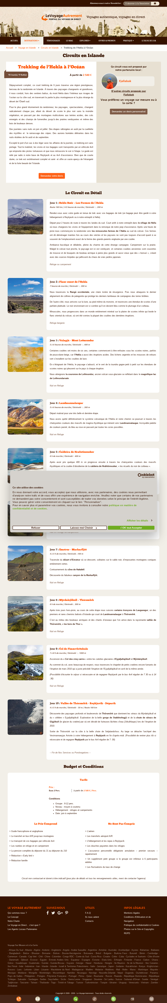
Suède (145, 979)
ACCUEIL (14, 41)
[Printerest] (67, 914)
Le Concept (13, 917)
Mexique (12, 973)
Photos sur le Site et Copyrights (139, 929)
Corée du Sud (82, 956)
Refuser (35, 527)
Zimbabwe (12, 986)
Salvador (22, 979)
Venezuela (134, 983)
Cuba (121, 956)
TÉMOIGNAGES (53, 41)
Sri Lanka (108, 979)
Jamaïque (101, 966)
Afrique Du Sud (16, 950)
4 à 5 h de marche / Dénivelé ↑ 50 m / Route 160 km (73, 707)
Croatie (106, 956)
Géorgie (79, 963)
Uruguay (123, 983)
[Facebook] (48, 914)
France (137, 960)
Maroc (133, 969)
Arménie (102, 950)
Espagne (86, 960)
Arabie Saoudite (78, 950)
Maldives (109, 969)
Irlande (45, 966)
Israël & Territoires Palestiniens (73, 966)
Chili (41, 956)
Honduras (98, 963)
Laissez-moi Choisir (81, 527)
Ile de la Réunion (135, 963)
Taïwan (34, 983)
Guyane (70, 963)
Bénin (142, 953)
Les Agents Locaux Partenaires (22, 929)
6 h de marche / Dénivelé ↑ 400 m (65, 456)
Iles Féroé (12, 966)
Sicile (63, 979)
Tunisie (79, 983)
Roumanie (98, 976)
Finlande (128, 960)
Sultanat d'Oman (132, 979)
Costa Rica (96, 956)
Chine (47, 956)
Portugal (72, 976)
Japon (111, 966)
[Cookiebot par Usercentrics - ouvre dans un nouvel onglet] (140, 475)
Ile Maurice (119, 963)
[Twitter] (53, 914)
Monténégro (45, 973)
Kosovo (11, 969)
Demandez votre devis (52, 176)
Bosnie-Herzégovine (71, 953)
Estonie (95, 960)
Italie (92, 966)
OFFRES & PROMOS (107, 41)
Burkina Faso (120, 953)
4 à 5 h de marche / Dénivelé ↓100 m (66, 554)
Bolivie (56, 953)
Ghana (155, 960)
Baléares (155, 950)
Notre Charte (14, 921)
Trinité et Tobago (66, 983)
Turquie (103, 983)
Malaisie (99, 969)
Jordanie (120, 966)
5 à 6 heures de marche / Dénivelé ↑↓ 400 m (70, 345)
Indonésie (29, 966)
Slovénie (98, 979)
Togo (53, 983)
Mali (118, 969)
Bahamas (144, 950)
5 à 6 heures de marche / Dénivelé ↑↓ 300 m (70, 407)
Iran (38, 966)
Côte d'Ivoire (153, 956)
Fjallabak (125, 81)
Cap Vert (32, 956)
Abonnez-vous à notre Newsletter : (106, 3)
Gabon (146, 960)
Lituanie (45, 969)
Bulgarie (107, 953)
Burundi (133, 953)
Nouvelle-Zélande (107, 973)
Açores (134, 950)
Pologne (41, 976)
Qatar (89, 976)
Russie (109, 976)
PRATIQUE (128, 41)
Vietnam (145, 983)
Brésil (98, 953)
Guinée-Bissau (57, 963)
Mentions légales (132, 913)
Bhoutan (35, 953)
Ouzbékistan (142, 973)
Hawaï (88, 963)
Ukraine (113, 983)
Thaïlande (44, 983)
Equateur (75, 960)
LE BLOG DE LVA (149, 41)
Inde (21, 966)
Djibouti (24, 960)
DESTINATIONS (31, 41)
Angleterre (56, 950)
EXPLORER (84, 41)
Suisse (118, 979)
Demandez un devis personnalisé (128, 111)
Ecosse (34, 960)
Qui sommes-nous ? (17, 913)
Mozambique (59, 973)
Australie (112, 950)
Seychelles (53, 979)
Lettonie (28, 969)
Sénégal (154, 979)
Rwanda (118, 976)
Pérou (81, 976)
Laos (19, 969)
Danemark (14, 960)
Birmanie (46, 953)
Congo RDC (68, 956)
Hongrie (108, 963)
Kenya (142, 966)
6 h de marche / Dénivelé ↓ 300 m (65, 604)
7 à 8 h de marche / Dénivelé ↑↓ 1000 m (68, 653)
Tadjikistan (13, 983)
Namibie (71, 973)
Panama (154, 973)
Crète (114, 956)
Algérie (37, 950)
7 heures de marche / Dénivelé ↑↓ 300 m (68, 286)
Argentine (92, 950)
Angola (66, 950)
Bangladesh (14, 953)
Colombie (56, 956)
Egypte (43, 960)
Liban (36, 969)
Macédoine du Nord (60, 969)
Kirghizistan (152, 966)
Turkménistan (91, 983)
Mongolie (33, 973)
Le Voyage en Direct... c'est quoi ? (24, 925)
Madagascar (78, 969)
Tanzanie (24, 983)
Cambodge (153, 953)
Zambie (154, 983)
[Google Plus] (61, 914)
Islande (53, 966)
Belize (26, 953)
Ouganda (129, 973)
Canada (22, 956)
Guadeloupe (21, 963)
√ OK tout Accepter (131, 527)
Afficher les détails (137, 520)
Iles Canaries (151, 963)
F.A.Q (88, 913)
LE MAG (69, 41)
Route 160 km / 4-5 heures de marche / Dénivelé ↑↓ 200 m (76, 207)
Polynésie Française (56, 976)
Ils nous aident (92, 917)
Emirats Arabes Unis (59, 960)
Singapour (87, 979)
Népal (120, 973)
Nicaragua (82, 973)
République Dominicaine (135, 976)
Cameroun (12, 956)
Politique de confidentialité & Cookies (141, 925)
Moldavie (22, 973)
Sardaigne (33, 979)
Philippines (30, 976)
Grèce (10, 963)
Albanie (28, 950)
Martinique (143, 969)
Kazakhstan (131, 966)
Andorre (45, 950)
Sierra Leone (74, 979)
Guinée (45, 963)
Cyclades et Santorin (136, 956)
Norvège (93, 973)
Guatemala (34, 963)
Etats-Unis (107, 960)
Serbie (43, 979)
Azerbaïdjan (124, 950)
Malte (125, 969)
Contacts (89, 921)
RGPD (127, 933)
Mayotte (154, 969)
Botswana (88, 953)
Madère (89, 969)
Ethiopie (118, 960)
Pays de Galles (15, 976)
